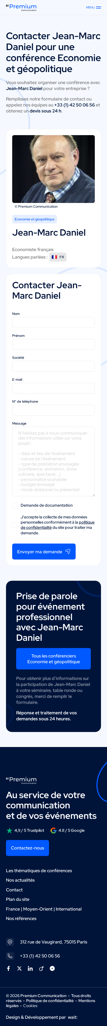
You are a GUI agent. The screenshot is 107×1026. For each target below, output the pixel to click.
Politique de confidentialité (50, 1000)
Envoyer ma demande (39, 552)
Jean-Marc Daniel (53, 41)
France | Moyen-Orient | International (44, 909)
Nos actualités (20, 880)
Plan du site (17, 899)
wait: (73, 1017)
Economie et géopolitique (34, 219)
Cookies (30, 1005)
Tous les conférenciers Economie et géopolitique (53, 658)
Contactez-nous (27, 848)
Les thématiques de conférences (39, 870)
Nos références (21, 918)
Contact (14, 890)
